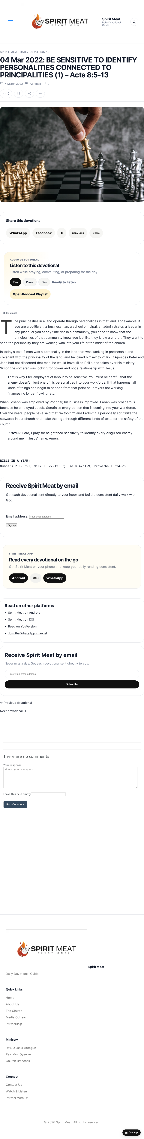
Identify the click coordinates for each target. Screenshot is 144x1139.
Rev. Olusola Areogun (21, 1048)
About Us (12, 1004)
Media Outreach (17, 1017)
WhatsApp (18, 233)
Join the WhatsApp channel (27, 633)
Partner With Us (17, 1098)
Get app (131, 1132)
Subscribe (72, 684)
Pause (29, 282)
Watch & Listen (16, 1091)
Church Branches (18, 1061)
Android (18, 578)
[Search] (134, 22)
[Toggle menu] (10, 22)
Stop (44, 282)
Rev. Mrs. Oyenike (18, 1054)
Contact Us (14, 1084)
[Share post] (29, 94)
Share (96, 233)
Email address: (17, 516)
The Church (14, 1011)
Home (10, 997)
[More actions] (40, 94)
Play (15, 282)
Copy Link (78, 233)
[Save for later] (18, 94)
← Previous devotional (16, 703)
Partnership (14, 1024)
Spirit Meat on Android (24, 612)
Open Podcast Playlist (30, 294)
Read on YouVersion (22, 626)
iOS (35, 578)
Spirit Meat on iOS (21, 619)
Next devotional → (13, 711)
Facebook (44, 233)
